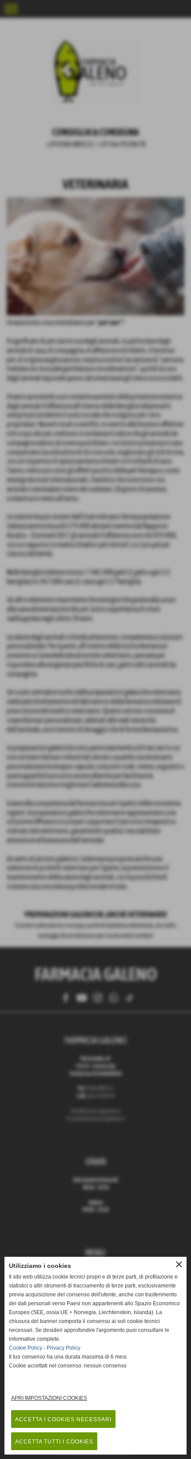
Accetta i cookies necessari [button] (63, 1419)
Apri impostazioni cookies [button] (49, 1398)
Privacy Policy (63, 1348)
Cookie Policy (25, 1348)
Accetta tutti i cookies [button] (54, 1442)
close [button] (179, 1264)
